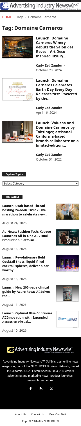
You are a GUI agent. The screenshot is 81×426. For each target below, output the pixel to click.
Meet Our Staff (57, 414)
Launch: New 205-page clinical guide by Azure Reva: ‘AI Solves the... (26, 291)
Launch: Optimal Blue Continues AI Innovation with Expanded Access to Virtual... (27, 317)
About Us (20, 414)
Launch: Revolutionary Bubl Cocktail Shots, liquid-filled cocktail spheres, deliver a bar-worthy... (26, 263)
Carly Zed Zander (49, 65)
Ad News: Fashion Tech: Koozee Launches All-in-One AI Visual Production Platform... (26, 235)
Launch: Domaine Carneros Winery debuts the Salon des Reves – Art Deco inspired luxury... (54, 47)
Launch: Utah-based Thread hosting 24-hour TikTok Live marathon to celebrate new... (24, 210)
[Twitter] (51, 389)
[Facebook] (30, 389)
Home (7, 17)
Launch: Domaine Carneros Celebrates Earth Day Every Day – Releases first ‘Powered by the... (56, 89)
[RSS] (41, 389)
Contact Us (37, 414)
